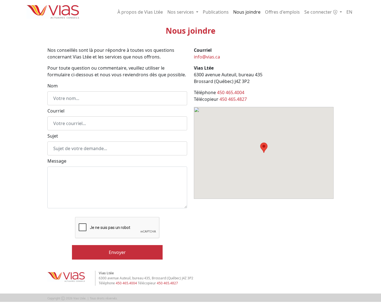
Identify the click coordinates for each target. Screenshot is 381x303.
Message (56, 161)
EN (349, 12)
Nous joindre (247, 12)
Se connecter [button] (318, 12)
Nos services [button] (181, 12)
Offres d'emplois (282, 12)
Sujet (52, 136)
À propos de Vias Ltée (140, 12)
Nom (52, 86)
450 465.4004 (230, 92)
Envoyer (117, 252)
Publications (216, 12)
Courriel (55, 111)
